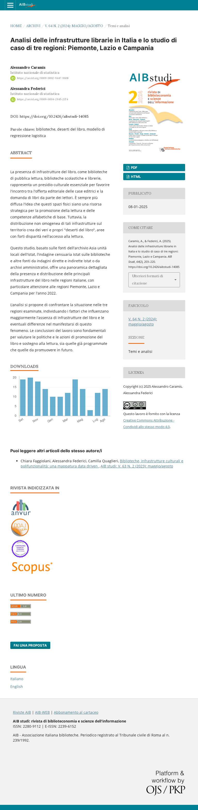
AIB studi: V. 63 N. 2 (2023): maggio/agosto (137, 466)
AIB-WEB (42, 712)
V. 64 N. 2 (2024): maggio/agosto (74, 26)
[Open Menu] (10, 5)
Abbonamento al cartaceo (76, 712)
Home (16, 26)
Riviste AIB (22, 712)
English (16, 686)
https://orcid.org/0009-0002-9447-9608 (42, 78)
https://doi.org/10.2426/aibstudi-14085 (54, 116)
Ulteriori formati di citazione (147, 279)
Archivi (33, 26)
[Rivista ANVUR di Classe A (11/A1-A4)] (21, 515)
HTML (135, 176)
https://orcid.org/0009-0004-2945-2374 (42, 99)
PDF (133, 167)
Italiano (16, 678)
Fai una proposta (30, 645)
